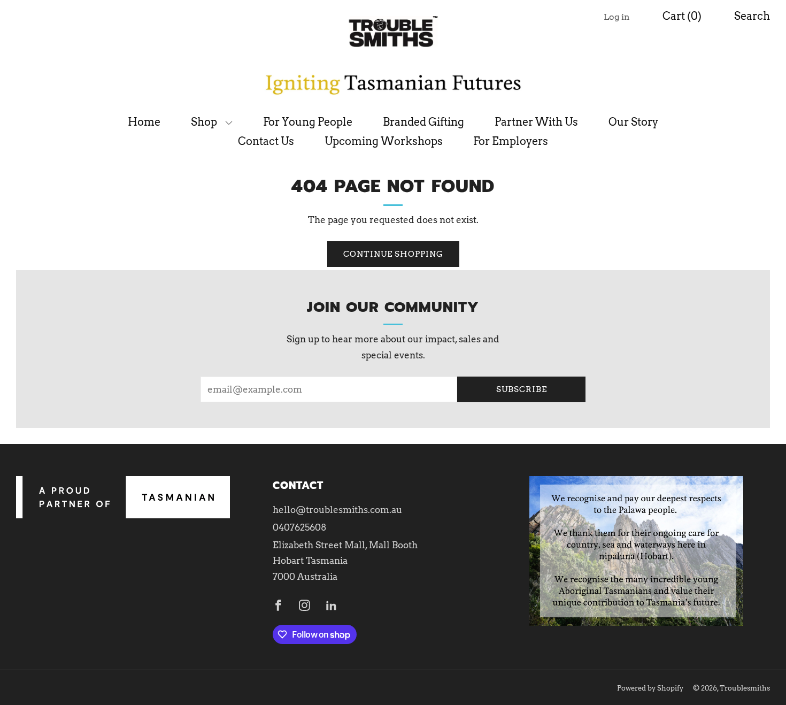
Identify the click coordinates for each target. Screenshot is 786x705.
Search (752, 16)
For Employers (510, 141)
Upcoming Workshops (384, 141)
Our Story (633, 122)
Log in (617, 17)
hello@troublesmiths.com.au (337, 509)
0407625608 (300, 527)
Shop (204, 122)
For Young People (307, 122)
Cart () (682, 16)
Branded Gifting (423, 122)
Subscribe (521, 389)
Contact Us (266, 141)
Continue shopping (393, 254)
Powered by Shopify (650, 688)
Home (144, 122)
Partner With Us (536, 122)
